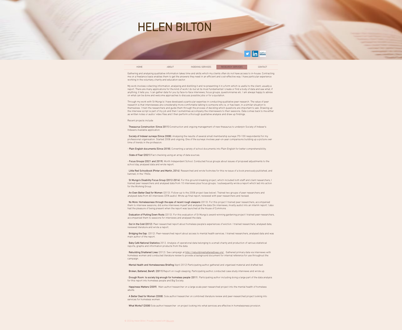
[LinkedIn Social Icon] (255, 54)
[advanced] (263, 54)
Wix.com (170, 321)
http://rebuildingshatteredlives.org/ (204, 252)
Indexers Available (137, 130)
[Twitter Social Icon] (247, 54)
